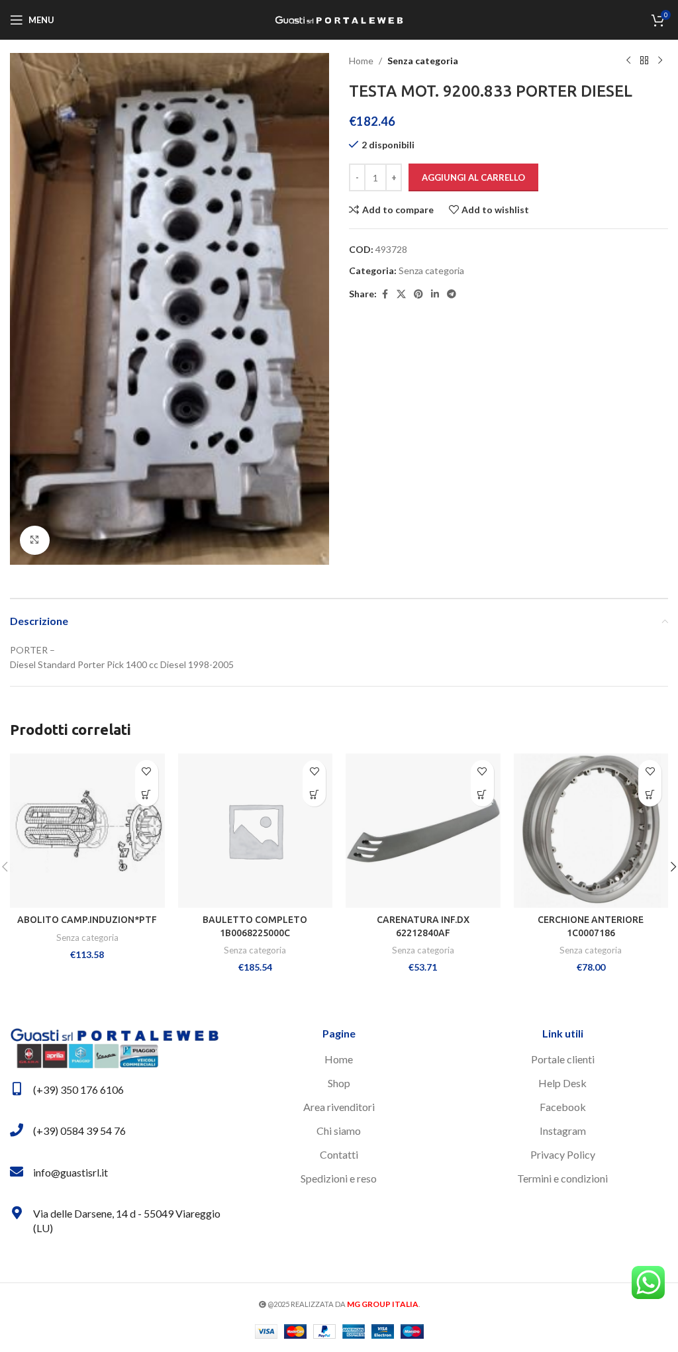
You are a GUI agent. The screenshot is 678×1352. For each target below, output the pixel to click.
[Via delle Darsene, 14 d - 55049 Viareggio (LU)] (16, 1213)
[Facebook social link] (385, 294)
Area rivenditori (339, 1106)
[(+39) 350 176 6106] (16, 1089)
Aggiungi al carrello (473, 177)
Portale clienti (563, 1059)
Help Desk (562, 1083)
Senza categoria (422, 60)
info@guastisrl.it (70, 1172)
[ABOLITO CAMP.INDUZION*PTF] (87, 830)
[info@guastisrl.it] (16, 1172)
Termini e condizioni (562, 1178)
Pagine (339, 1033)
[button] (146, 794)
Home (361, 60)
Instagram (563, 1130)
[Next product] (660, 61)
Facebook (563, 1106)
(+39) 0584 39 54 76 (79, 1130)
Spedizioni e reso (339, 1178)
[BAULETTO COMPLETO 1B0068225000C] (255, 830)
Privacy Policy (562, 1154)
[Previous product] (628, 61)
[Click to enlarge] (35, 540)
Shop (339, 1083)
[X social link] (401, 294)
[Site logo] (339, 18)
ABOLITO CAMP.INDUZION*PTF (87, 919)
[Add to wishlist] (146, 771)
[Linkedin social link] (435, 294)
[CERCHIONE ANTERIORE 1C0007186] (591, 830)
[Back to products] (644, 61)
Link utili (562, 1033)
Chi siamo (338, 1130)
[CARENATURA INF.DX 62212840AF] (423, 830)
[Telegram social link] (451, 294)
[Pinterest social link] (418, 294)
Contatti (339, 1154)
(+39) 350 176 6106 (78, 1089)
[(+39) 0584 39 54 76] (16, 1130)
